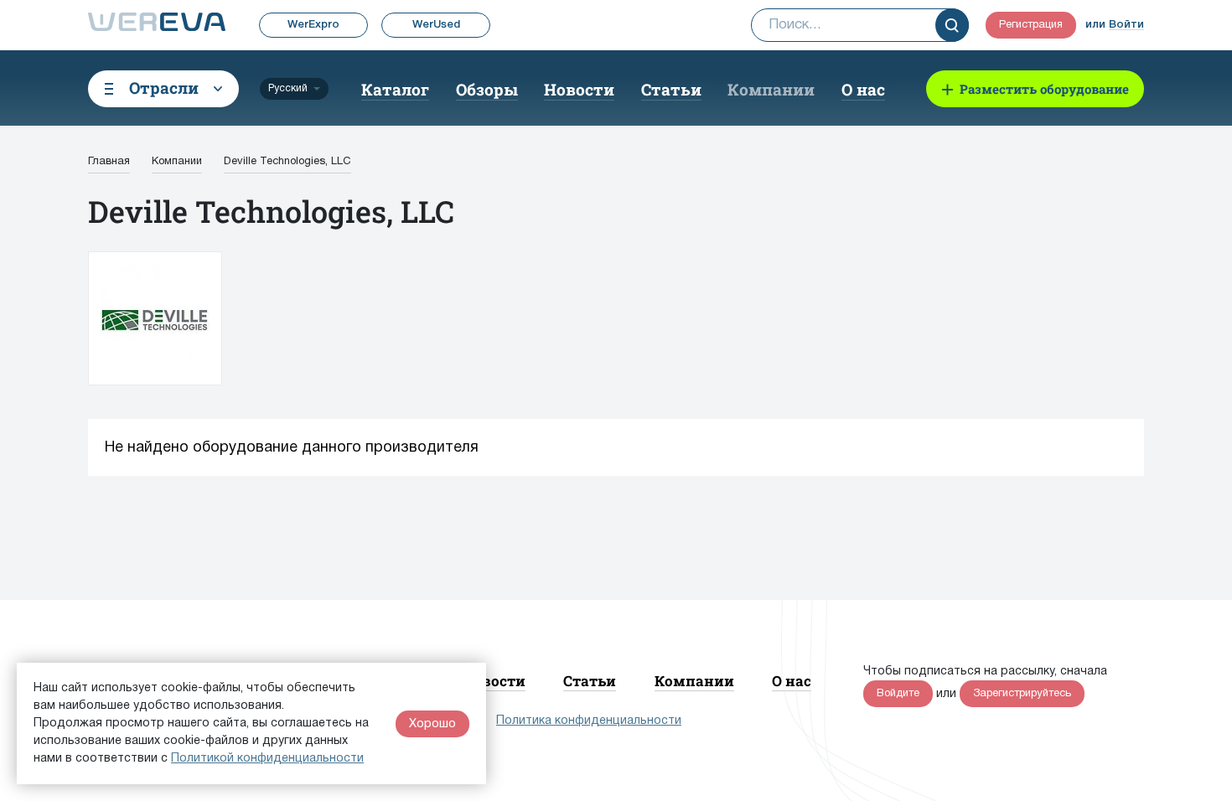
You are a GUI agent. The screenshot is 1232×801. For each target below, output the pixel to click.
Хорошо (432, 724)
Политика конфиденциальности (588, 721)
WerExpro (313, 24)
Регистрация (1031, 25)
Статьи (671, 89)
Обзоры (487, 89)
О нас (863, 89)
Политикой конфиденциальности (267, 758)
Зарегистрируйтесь (1022, 694)
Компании (771, 89)
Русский (288, 88)
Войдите (898, 694)
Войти (1126, 24)
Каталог (395, 89)
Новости (579, 89)
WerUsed (436, 24)
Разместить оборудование (1044, 88)
